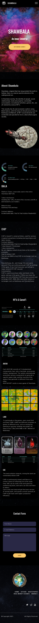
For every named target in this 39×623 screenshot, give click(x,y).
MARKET (34, 594)
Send (19, 555)
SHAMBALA (12, 3)
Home (17, 592)
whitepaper (33, 592)
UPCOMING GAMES (19, 47)
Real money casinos (22, 594)
